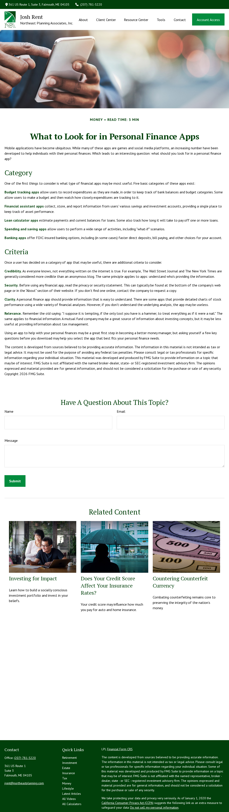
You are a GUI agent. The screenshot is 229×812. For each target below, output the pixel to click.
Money (66, 783)
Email (121, 411)
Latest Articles (71, 794)
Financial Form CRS (120, 749)
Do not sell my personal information (154, 808)
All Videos (69, 799)
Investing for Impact (33, 578)
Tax (64, 778)
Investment (69, 763)
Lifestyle (68, 788)
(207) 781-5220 (91, 4)
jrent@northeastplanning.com (24, 783)
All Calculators (71, 804)
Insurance (68, 773)
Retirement (69, 758)
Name (8, 411)
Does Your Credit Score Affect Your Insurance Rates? (108, 585)
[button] (83, 19)
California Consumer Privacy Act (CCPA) (127, 803)
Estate (66, 768)
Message (11, 440)
